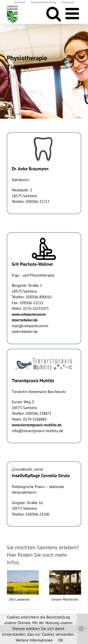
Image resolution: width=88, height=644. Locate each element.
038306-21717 (37, 201)
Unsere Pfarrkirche (64, 599)
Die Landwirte (19, 599)
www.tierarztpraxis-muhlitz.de (37, 424)
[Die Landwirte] (23, 582)
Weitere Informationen (34, 640)
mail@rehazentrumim (30, 325)
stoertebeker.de (25, 331)
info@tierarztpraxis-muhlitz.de (37, 430)
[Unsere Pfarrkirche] (65, 582)
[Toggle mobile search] (53, 13)
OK (60, 640)
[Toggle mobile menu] (73, 13)
